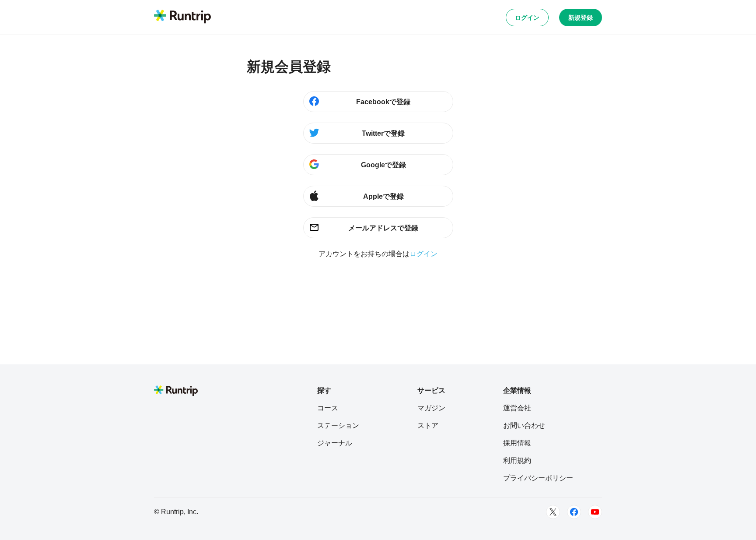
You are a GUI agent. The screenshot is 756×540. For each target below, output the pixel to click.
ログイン (527, 17)
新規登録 (580, 17)
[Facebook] (574, 512)
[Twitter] (553, 512)
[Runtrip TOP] (182, 17)
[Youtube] (595, 512)
